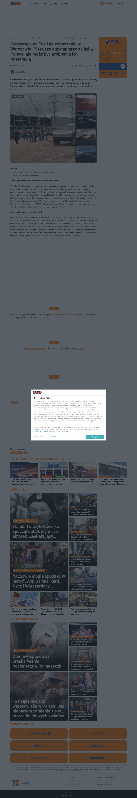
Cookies (45, 431)
